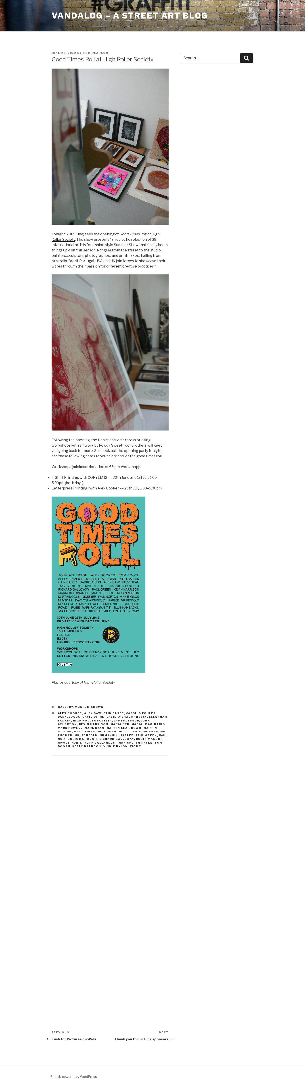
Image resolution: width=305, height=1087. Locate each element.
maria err (120, 724)
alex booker (70, 713)
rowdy (64, 742)
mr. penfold (86, 735)
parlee (127, 735)
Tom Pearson (95, 52)
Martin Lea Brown (124, 728)
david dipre (93, 716)
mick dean (107, 731)
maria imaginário (148, 724)
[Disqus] (110, 818)
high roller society (92, 720)
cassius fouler (141, 713)
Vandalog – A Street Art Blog (130, 16)
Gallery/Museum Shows (81, 707)
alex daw (92, 713)
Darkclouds (69, 716)
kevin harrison (94, 724)
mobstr (150, 731)
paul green (146, 735)
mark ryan (94, 728)
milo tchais (130, 731)
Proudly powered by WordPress (73, 1077)
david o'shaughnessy (127, 716)
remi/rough (86, 738)
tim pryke (143, 742)
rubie (77, 742)
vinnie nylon (115, 746)
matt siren (84, 731)
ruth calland (97, 742)
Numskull (109, 735)
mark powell (70, 728)
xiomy (135, 746)
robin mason (148, 738)
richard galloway (116, 738)
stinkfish (122, 742)
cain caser (113, 713)
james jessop (126, 720)
